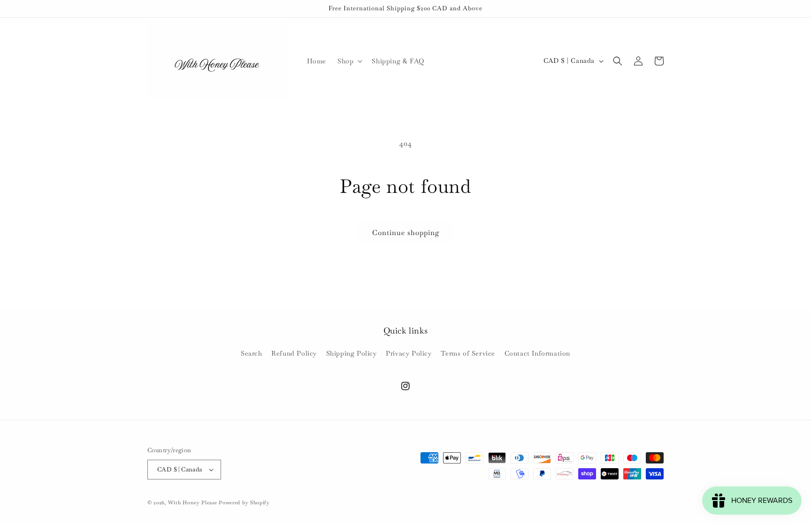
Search (251, 353)
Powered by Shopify (244, 502)
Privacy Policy (408, 353)
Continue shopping (405, 232)
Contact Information (537, 353)
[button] (349, 61)
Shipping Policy (351, 353)
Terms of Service (468, 353)
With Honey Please (192, 502)
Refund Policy (294, 353)
